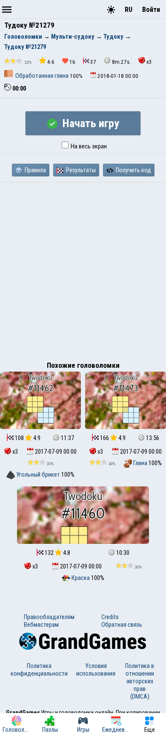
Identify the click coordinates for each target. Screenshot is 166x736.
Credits (110, 617)
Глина (140, 463)
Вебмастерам (41, 624)
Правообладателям (49, 617)
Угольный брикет (38, 474)
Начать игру (89, 123)
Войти (151, 10)
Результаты (80, 170)
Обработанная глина (42, 76)
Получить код (132, 170)
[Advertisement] (83, 269)
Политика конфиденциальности (39, 669)
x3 (149, 62)
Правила (34, 170)
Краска (80, 578)
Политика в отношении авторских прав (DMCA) (139, 681)
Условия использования (95, 669)
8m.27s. (121, 62)
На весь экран (88, 146)
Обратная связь (121, 624)
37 (93, 62)
